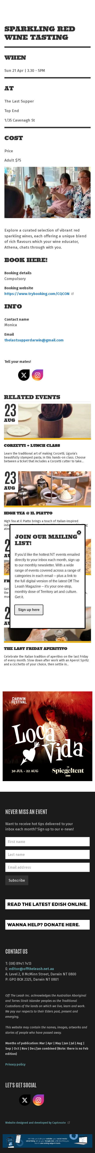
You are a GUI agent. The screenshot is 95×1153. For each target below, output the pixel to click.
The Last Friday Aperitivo (35, 648)
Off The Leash (13, 8)
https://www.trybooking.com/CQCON (36, 293)
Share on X (24, 375)
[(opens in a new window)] (47, 736)
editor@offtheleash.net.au (31, 968)
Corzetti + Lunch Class (32, 445)
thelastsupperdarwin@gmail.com (34, 340)
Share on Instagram (37, 375)
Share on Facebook (10, 375)
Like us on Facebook (11, 1100)
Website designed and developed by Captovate (35, 1122)
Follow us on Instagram (38, 1100)
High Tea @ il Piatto (28, 513)
